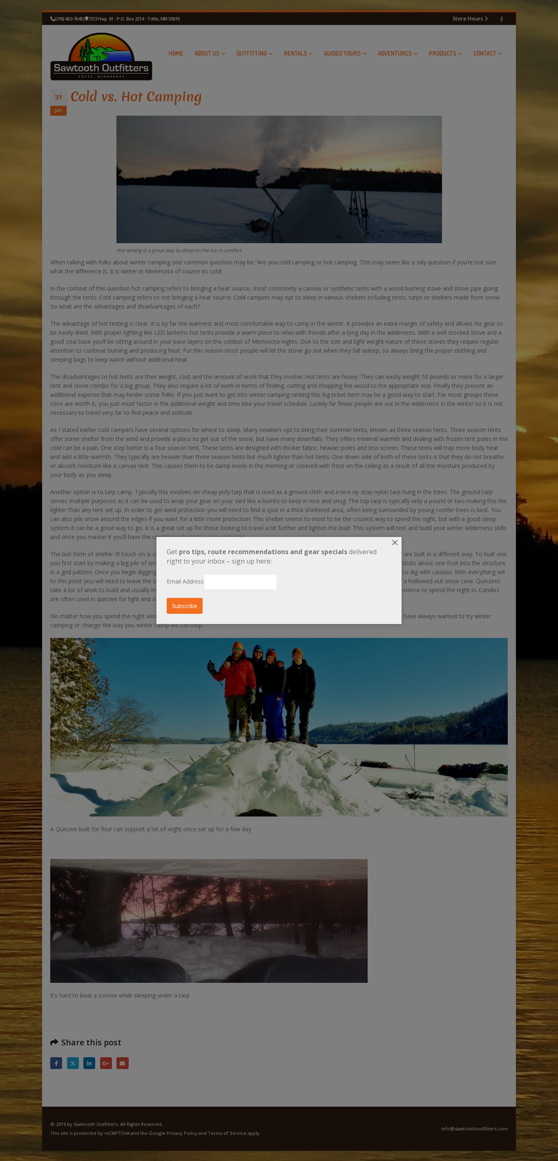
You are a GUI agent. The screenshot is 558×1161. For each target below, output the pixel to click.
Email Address (185, 581)
